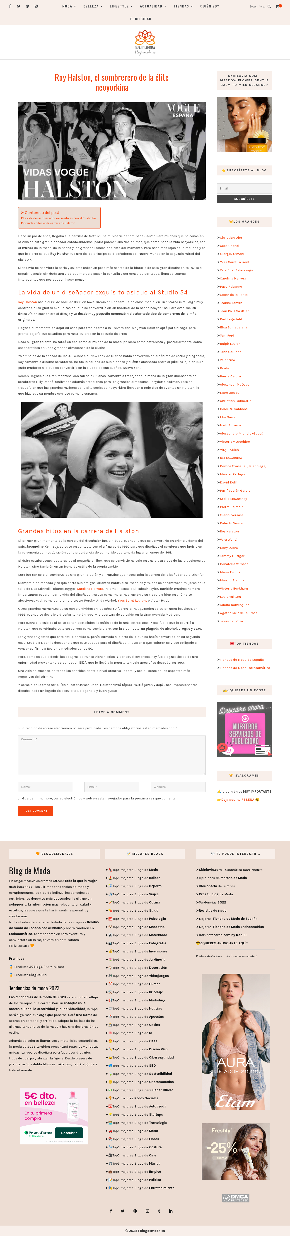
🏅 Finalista (28, 975)
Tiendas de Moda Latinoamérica (245, 668)
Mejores (228, 919)
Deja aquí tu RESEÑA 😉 (240, 800)
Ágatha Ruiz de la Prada (239, 613)
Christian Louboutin (235, 401)
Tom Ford (227, 335)
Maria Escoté (230, 572)
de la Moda (217, 886)
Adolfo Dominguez (234, 605)
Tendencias (212, 902)
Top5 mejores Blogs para (143, 1090)
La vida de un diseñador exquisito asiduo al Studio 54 (59, 218)
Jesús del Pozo (231, 621)
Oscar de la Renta (234, 295)
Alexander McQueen (235, 384)
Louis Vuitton (230, 597)
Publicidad (141, 19)
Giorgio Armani (232, 254)
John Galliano (230, 352)
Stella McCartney (233, 499)
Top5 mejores (135, 1098)
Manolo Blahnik (232, 580)
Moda (67, 6)
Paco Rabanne (231, 286)
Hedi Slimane (231, 425)
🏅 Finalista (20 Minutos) (36, 967)
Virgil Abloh (229, 450)
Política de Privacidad (241, 956)
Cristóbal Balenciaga (236, 270)
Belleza (91, 6)
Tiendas (181, 6)
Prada (224, 368)
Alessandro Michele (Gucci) (241, 433)
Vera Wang (228, 539)
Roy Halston (27, 302)
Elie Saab (227, 417)
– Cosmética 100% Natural (231, 870)
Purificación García (235, 490)
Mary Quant (229, 548)
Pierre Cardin (230, 376)
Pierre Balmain (232, 507)
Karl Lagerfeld (231, 319)
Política (154, 1180)
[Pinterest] (27, 6)
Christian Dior (231, 238)
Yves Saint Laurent (132, 600)
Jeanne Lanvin (231, 303)
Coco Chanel (229, 246)
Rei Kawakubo (231, 458)
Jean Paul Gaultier (234, 311)
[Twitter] (19, 6)
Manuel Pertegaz (233, 474)
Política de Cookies (209, 956)
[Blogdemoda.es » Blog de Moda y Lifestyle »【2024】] (145, 42)
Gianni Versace (232, 515)
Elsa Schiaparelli (233, 327)
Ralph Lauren (230, 344)
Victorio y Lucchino (235, 442)
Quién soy (210, 6)
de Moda (216, 894)
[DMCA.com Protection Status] (235, 1198)
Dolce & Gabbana (234, 409)
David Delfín (229, 482)
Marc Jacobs (229, 393)
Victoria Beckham (234, 588)
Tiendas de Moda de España (242, 660)
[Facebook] (10, 6)
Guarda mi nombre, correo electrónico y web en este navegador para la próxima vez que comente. (99, 798)
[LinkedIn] (170, 1211)
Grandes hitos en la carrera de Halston (49, 223)
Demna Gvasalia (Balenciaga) (243, 466)
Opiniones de (223, 878)
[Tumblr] (159, 1211)
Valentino (227, 360)
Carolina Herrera (90, 589)
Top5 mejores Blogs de (135, 870)
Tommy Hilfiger (232, 556)
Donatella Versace (234, 564)
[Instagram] (36, 6)
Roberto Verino (231, 523)
